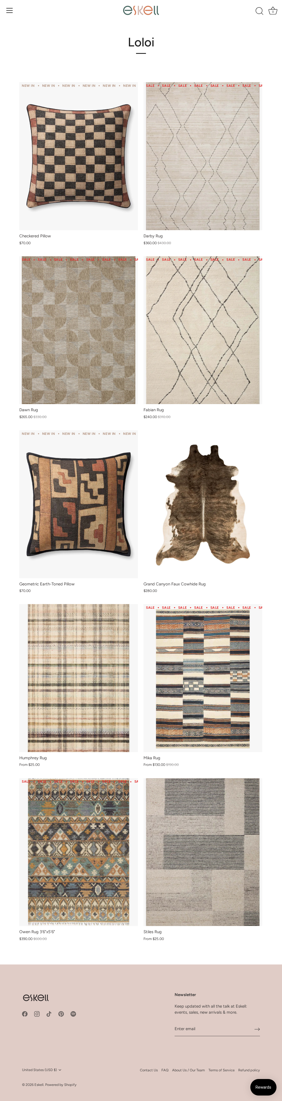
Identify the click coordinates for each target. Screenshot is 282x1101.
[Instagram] (37, 1013)
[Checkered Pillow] (78, 156)
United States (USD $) (39, 1070)
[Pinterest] (61, 1013)
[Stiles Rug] (202, 852)
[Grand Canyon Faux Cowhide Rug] (202, 504)
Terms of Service (221, 1070)
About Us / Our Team (188, 1070)
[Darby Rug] (202, 156)
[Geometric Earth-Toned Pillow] (78, 504)
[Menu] (10, 10)
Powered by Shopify (61, 1085)
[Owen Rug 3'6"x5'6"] (78, 852)
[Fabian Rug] (202, 330)
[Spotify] (73, 1013)
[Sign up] (257, 1029)
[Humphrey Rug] (78, 678)
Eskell (39, 1085)
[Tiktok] (49, 1013)
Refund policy (249, 1070)
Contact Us (149, 1070)
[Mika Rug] (202, 678)
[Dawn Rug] (78, 330)
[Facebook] (25, 1013)
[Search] (259, 11)
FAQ (165, 1070)
